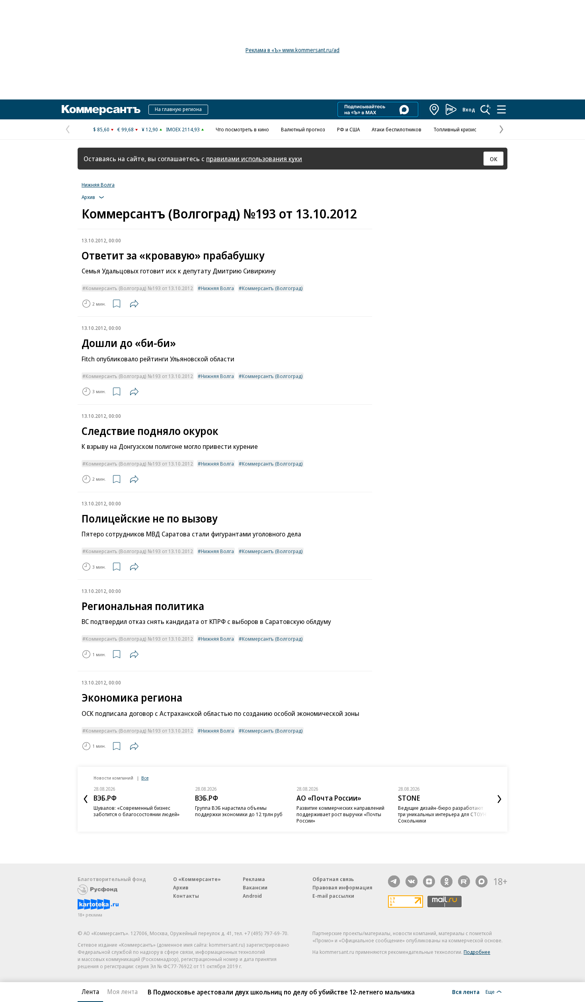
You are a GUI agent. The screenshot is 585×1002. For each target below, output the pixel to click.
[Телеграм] (394, 881)
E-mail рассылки (333, 895)
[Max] (482, 881)
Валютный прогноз (303, 129)
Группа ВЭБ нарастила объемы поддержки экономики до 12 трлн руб (239, 811)
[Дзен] (429, 881)
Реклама (254, 879)
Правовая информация (342, 887)
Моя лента (122, 991)
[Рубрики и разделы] (501, 109)
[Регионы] (435, 109)
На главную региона (178, 109)
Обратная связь (333, 879)
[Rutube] (464, 881)
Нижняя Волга (98, 184)
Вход (468, 109)
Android (252, 895)
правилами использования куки (254, 158)
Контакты (186, 895)
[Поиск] (485, 109)
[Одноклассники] (446, 881)
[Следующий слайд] (499, 799)
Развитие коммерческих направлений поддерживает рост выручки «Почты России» (340, 814)
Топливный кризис (454, 129)
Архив (180, 887)
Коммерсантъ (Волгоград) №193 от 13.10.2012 (139, 288)
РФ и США (348, 129)
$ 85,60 (101, 129)
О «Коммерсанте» (197, 879)
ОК (493, 159)
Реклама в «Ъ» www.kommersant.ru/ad (292, 50)
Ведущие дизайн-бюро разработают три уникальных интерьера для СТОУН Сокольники (442, 814)
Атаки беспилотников (396, 129)
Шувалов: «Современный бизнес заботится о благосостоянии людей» (136, 811)
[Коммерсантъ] (101, 109)
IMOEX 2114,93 (183, 129)
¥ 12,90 (150, 129)
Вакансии (255, 887)
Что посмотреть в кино (242, 129)
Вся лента (466, 992)
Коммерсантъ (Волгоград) (272, 288)
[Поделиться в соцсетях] (134, 303)
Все (144, 778)
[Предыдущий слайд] (86, 799)
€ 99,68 (125, 129)
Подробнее (477, 951)
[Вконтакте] (411, 881)
